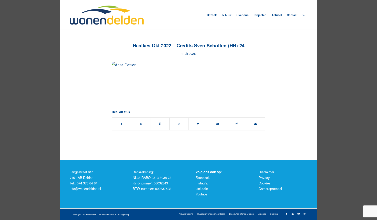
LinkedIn (202, 188)
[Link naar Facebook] (287, 213)
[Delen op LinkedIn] (179, 124)
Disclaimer (266, 171)
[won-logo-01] (112, 15)
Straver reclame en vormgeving (114, 214)
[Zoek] (303, 15)
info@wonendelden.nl (85, 188)
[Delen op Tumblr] (198, 124)
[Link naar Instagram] (304, 213)
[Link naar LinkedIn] (293, 213)
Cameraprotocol (270, 188)
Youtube (201, 194)
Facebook (203, 177)
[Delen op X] (140, 124)
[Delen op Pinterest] (159, 124)
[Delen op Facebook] (121, 124)
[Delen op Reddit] (236, 124)
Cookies (265, 183)
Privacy (264, 177)
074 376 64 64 (87, 183)
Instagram (203, 183)
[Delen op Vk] (217, 124)
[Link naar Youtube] (298, 213)
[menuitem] (212, 15)
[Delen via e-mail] (255, 124)
